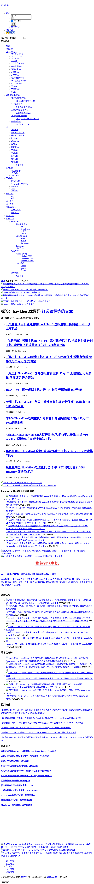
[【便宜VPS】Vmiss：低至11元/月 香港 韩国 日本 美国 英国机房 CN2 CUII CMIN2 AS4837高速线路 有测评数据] (49, 609)
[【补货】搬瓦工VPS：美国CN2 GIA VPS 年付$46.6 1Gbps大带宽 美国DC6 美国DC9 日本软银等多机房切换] (49, 511)
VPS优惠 (14, 130)
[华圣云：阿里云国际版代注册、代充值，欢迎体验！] (24, 290)
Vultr (13, 189)
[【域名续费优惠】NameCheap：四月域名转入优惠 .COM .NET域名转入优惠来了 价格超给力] (47, 664)
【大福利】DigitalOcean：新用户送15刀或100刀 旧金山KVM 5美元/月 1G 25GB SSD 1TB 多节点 (42, 723)
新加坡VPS (15, 141)
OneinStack (25, 229)
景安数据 (20, 165)
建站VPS (14, 86)
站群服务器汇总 (22, 124)
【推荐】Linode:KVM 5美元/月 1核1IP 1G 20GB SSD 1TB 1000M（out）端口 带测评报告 (38, 733)
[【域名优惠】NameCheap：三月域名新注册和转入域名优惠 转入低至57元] (38, 684)
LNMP (23, 231)
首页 (8, 46)
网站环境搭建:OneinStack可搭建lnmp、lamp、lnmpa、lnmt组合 (28, 751)
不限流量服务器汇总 (24, 107)
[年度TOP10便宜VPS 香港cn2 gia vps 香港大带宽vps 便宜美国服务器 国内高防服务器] (38, 850)
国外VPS (14, 159)
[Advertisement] (47, 825)
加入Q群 (9, 30)
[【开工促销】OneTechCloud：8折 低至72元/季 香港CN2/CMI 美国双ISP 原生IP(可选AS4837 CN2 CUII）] (49, 693)
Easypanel (25, 243)
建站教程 (20, 246)
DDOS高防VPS (17, 78)
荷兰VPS (14, 156)
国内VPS (14, 162)
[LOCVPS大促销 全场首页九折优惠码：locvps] (21, 483)
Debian (23, 270)
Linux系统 (20, 263)
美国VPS (9, 178)
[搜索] (25, 38)
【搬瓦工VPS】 (52, 877)
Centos (23, 266)
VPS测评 (9, 201)
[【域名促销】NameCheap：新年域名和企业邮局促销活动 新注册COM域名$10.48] (41, 658)
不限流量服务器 (17, 104)
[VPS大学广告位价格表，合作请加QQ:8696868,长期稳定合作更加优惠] (31, 556)
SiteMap (9, 866)
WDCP (23, 241)
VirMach (14, 186)
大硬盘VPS (15, 72)
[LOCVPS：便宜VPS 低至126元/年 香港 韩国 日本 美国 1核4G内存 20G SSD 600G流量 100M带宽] (48, 618)
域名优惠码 (11, 207)
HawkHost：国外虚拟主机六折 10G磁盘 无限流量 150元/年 (44, 389)
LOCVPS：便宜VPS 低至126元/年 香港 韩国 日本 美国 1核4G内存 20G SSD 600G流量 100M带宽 (47, 621)
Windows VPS (16, 83)
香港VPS (9, 168)
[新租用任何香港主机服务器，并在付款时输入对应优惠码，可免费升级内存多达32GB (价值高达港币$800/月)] (47, 298)
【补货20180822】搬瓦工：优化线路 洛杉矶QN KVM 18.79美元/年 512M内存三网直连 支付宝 (41, 718)
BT (22, 227)
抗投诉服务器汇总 (23, 113)
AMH (23, 238)
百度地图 (10, 869)
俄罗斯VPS (15, 147)
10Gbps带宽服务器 (19, 116)
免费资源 (20, 276)
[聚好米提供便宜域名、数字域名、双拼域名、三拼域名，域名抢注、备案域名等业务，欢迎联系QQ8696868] (47, 553)
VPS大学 (5, 5)
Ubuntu (23, 268)
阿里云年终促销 (17, 133)
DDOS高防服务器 (18, 98)
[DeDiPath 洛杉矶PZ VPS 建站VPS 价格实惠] (20, 292)
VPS (8, 127)
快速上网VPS (16, 66)
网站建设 (15, 221)
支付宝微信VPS (17, 63)
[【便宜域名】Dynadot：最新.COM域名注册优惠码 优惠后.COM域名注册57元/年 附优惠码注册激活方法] (49, 676)
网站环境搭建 (21, 224)
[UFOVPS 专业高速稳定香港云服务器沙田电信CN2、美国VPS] (28, 485)
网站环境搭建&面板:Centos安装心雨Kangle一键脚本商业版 (26, 776)
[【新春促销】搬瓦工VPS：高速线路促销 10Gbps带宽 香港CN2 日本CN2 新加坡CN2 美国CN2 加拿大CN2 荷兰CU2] (49, 499)
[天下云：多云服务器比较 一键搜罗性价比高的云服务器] (25, 301)
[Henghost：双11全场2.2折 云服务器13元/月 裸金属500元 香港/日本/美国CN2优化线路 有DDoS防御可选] (49, 641)
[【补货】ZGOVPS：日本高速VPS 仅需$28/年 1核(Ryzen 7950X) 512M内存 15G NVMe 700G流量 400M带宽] (49, 630)
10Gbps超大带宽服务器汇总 (27, 119)
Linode (13, 196)
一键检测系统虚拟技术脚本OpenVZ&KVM (19, 790)
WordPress (20, 248)
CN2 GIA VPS (17, 54)
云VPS (13, 92)
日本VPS (9, 194)
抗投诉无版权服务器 (19, 110)
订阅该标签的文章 (57, 311)
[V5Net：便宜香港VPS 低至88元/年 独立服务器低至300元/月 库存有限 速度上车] (41, 600)
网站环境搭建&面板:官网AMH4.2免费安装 (19, 766)
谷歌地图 (10, 872)
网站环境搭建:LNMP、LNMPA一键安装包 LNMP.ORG (25, 756)
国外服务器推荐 (13, 95)
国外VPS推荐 (11, 52)
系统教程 (15, 251)
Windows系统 (21, 254)
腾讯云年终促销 (17, 135)
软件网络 (15, 273)
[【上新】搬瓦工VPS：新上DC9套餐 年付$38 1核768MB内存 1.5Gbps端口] (38, 520)
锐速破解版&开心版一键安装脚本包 (16, 800)
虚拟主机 (10, 216)
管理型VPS (15, 89)
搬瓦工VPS (15, 181)
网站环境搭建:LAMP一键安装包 (15, 761)
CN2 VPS (15, 58)
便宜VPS (9, 49)
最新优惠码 (16, 210)
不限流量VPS (16, 69)
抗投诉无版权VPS (18, 81)
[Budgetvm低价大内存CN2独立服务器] (17, 304)
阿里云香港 (16, 171)
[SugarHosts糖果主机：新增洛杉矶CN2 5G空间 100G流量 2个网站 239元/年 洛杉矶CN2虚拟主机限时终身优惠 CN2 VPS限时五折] (47, 856)
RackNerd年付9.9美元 (20, 184)
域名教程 (15, 213)
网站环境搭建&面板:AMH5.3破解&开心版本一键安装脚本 (26, 771)
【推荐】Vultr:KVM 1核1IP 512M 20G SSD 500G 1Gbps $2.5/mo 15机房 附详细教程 (36, 728)
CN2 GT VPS (16, 56)
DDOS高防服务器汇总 (25, 101)
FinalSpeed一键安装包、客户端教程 (16, 805)
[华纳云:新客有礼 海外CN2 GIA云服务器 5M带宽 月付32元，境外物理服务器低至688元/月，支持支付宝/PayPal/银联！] (47, 287)
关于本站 (10, 861)
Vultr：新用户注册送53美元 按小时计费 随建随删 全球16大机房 (28, 574)
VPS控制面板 (21, 236)
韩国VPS (14, 144)
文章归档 (10, 864)
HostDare (14, 191)
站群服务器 (16, 122)
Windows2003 (26, 256)
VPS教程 (9, 204)
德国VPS (14, 150)
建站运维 (10, 219)
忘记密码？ (16, 27)
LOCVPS (14, 173)
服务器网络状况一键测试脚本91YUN (17, 785)
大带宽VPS (15, 75)
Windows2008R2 (27, 258)
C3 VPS (14, 61)
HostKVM (15, 175)
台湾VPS (14, 138)
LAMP (23, 233)
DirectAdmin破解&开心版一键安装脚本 (18, 795)
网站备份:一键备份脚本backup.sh (15, 781)
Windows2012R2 (27, 261)
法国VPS (14, 153)
